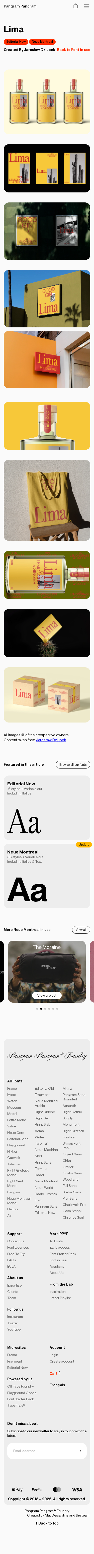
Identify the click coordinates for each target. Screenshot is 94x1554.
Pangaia (13, 1192)
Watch (12, 1101)
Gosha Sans (72, 1173)
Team (11, 1298)
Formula (41, 1169)
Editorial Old (44, 1088)
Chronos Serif (73, 1217)
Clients (12, 1292)
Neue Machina (46, 1150)
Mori (38, 1156)
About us (15, 1278)
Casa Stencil (72, 1211)
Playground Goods (21, 1393)
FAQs (11, 1260)
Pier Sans (70, 1198)
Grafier (68, 1167)
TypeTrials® (16, 1405)
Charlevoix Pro (74, 1205)
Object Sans (72, 1154)
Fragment (42, 1095)
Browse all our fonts (72, 765)
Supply (68, 1118)
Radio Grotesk (46, 1194)
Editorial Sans (17, 1139)
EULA (11, 1266)
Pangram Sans (46, 1206)
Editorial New (16, 41)
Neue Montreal (42, 41)
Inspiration (58, 1292)
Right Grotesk (73, 1131)
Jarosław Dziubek (39, 50)
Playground (16, 1145)
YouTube (14, 1329)
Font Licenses (18, 1247)
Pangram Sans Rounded (74, 1097)
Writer (39, 1137)
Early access (60, 1247)
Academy (57, 1266)
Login (54, 1355)
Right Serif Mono (15, 1183)
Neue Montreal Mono (19, 1200)
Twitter (12, 1323)
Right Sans (43, 1162)
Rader (39, 1175)
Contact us (15, 1241)
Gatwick (13, 1158)
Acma (39, 1131)
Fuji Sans (69, 1186)
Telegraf (41, 1143)
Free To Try (16, 1254)
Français (57, 1385)
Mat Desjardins (56, 1515)
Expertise (14, 1285)
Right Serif (42, 1118)
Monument (71, 1124)
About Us (56, 1273)
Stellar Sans (72, 1192)
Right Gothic (72, 1112)
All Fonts (56, 1241)
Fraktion (69, 1137)
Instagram (15, 1317)
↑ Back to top (47, 1523)
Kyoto (11, 1095)
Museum (14, 1107)
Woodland (70, 1179)
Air (9, 1216)
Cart (55, 1373)
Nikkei (12, 1151)
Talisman (14, 1164)
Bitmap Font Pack (71, 1145)
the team (82, 1515)
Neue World (44, 1188)
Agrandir (69, 1106)
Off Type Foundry (20, 1386)
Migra (67, 1088)
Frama (12, 1088)
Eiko (38, 1200)
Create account (62, 1361)
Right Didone (45, 1112)
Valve (11, 1126)
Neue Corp (15, 1133)
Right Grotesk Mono (18, 1172)
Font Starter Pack (63, 1254)
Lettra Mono (16, 1120)
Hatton (12, 1209)
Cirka (67, 1161)
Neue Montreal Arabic (46, 1103)
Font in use (58, 1260)
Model (12, 1114)
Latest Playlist (60, 1298)
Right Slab (42, 1124)
